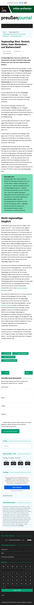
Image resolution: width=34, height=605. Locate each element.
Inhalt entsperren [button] (17, 487)
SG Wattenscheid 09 (10, 360)
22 (25, 580)
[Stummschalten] (26, 540)
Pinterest (16, 366)
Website (3, 414)
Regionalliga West (7, 53)
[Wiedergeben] (3, 540)
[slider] (29, 539)
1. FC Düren (7, 353)
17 (3, 580)
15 (25, 577)
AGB (2, 553)
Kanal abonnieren (7, 496)
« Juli (2, 595)
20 (17, 580)
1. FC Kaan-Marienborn (21, 353)
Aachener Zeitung (6, 305)
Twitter (7, 366)
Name (3, 398)
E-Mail (3, 406)
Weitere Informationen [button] (17, 490)
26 (12, 584)
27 (17, 584)
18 (8, 580)
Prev (6, 373)
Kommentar (5, 387)
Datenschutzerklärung (7, 557)
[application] (17, 540)
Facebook (3, 366)
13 (16, 577)
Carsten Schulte (7, 51)
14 (21, 577)
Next (27, 373)
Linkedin (11, 366)
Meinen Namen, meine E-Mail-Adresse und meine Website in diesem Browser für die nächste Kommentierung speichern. (16, 424)
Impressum (4, 549)
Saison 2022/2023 (9, 357)
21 (21, 580)
